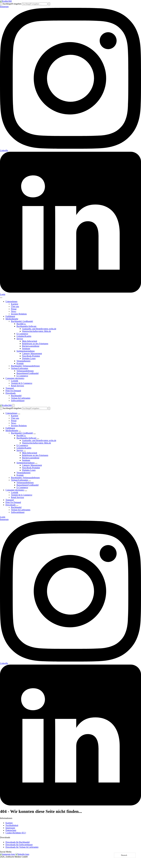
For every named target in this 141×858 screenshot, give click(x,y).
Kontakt (20, 363)
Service (20, 338)
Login (2, 294)
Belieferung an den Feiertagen (35, 343)
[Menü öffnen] (1, 297)
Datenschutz (11, 830)
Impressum (10, 828)
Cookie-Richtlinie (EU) (16, 833)
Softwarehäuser (18, 400)
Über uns (15, 306)
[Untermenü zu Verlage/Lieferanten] (30, 480)
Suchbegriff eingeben (12, 4)
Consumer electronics (15, 378)
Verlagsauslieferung (25, 371)
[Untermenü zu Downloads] (17, 505)
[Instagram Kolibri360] (7, 854)
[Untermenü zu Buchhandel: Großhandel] (34, 433)
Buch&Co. (21, 324)
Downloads (11, 393)
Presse (14, 309)
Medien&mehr (12, 319)
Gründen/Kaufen (24, 336)
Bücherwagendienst (30, 346)
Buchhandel (16, 395)
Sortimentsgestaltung (26, 351)
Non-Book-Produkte (31, 356)
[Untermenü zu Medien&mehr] (20, 431)
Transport (10, 388)
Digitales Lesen (29, 358)
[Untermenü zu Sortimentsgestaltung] (36, 463)
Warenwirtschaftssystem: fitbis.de (36, 331)
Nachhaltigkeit (12, 825)
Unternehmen (11, 301)
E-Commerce (22, 333)
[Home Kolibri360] (6, 1)
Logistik (14, 381)
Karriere (14, 304)
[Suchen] (1, 3)
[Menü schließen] (13, 405)
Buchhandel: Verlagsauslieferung (25, 366)
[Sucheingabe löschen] (49, 3)
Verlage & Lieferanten (20, 398)
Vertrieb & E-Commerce (21, 383)
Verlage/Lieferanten (19, 368)
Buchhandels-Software (26, 326)
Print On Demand (13, 390)
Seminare (26, 348)
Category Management (32, 353)
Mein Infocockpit (29, 341)
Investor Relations (19, 314)
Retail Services (17, 385)
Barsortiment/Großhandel (28, 373)
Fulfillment (10, 316)
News (13, 311)
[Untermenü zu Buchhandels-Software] (38, 438)
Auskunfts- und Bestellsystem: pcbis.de (39, 329)
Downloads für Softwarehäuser (19, 844)
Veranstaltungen (23, 361)
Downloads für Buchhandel (18, 842)
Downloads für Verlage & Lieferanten (22, 847)
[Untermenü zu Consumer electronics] (26, 490)
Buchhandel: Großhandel (22, 321)
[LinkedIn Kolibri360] (22, 854)
